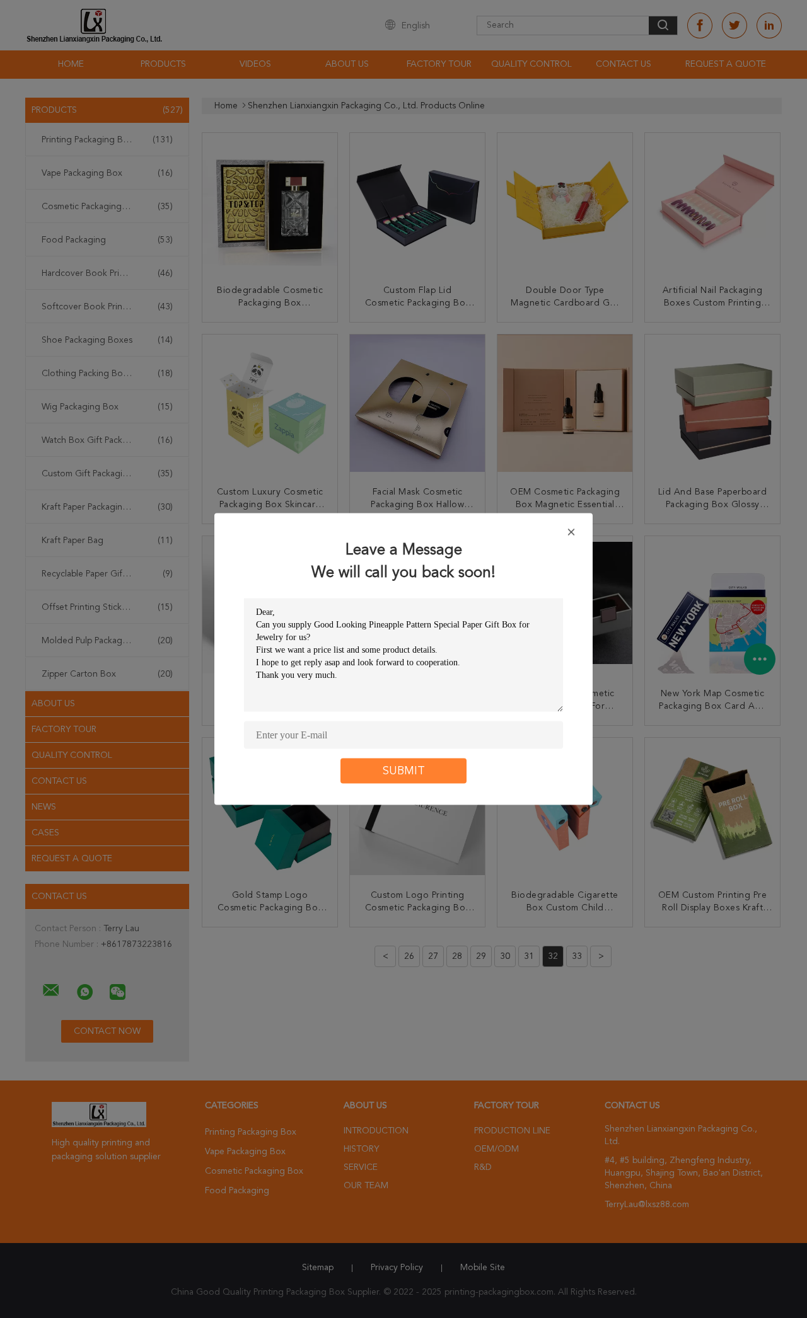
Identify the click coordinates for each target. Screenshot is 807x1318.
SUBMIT (404, 771)
